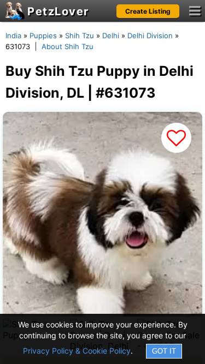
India (13, 35)
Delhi (110, 35)
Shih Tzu (79, 35)
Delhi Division (150, 35)
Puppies (43, 35)
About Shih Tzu (67, 46)
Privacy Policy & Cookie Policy (77, 350)
